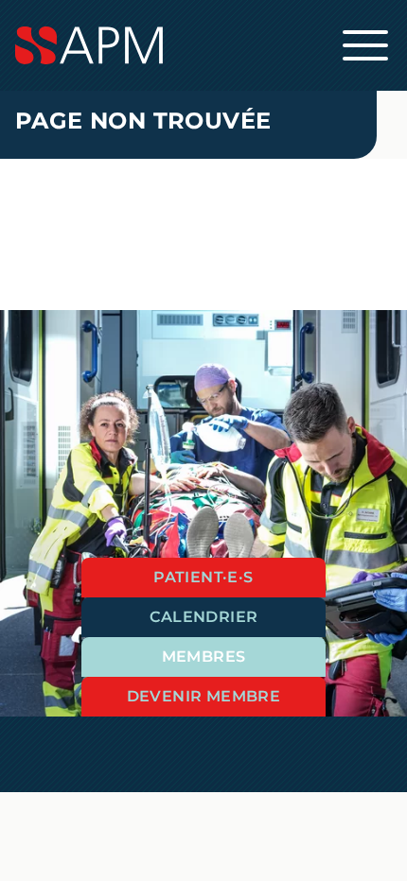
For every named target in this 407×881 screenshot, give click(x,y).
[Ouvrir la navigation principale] (365, 45)
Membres (204, 656)
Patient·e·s (203, 577)
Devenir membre (204, 696)
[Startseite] (203, 45)
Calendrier (204, 617)
